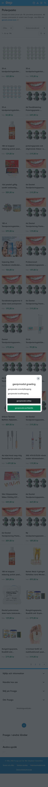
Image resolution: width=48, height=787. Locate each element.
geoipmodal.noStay (24, 401)
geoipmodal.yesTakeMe (24, 408)
